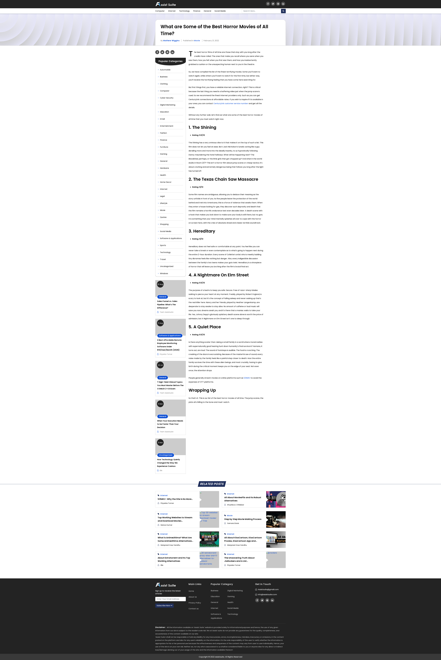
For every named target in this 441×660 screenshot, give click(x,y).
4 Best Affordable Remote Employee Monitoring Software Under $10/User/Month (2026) (169, 345)
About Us (193, 597)
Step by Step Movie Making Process (242, 519)
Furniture (164, 147)
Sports (163, 245)
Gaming (163, 154)
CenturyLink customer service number (230, 103)
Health (163, 175)
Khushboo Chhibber (235, 505)
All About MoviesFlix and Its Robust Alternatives (242, 499)
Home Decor (165, 182)
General (207, 11)
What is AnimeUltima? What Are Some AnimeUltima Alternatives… (175, 539)
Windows (164, 273)
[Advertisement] (276, 84)
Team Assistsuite (166, 312)
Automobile (165, 69)
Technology (184, 11)
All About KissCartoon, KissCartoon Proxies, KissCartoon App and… (243, 539)
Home (191, 591)
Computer (160, 11)
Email (162, 119)
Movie (197, 40)
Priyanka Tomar (166, 354)
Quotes (163, 217)
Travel (163, 259)
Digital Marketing (167, 105)
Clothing (164, 84)
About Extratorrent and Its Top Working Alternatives (174, 559)
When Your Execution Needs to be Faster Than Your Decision (170, 424)
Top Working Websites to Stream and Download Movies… (175, 519)
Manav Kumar (166, 525)
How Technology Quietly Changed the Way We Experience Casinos (168, 463)
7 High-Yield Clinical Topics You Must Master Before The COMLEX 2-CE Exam (170, 385)
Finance (196, 11)
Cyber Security (166, 98)
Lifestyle (163, 203)
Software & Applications (171, 238)
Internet (172, 11)
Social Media (220, 11)
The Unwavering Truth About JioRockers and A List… (239, 559)
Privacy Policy (195, 602)
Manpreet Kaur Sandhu (170, 545)
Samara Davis (233, 523)
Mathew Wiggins (171, 40)
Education (164, 112)
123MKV (247, 378)
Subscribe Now (163, 605)
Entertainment (166, 126)
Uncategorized (166, 266)
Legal (162, 196)
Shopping (164, 224)
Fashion (163, 133)
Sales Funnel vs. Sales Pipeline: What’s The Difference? (167, 304)
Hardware (164, 168)
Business (164, 76)
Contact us (194, 608)
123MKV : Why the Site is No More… (175, 499)
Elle (161, 470)
